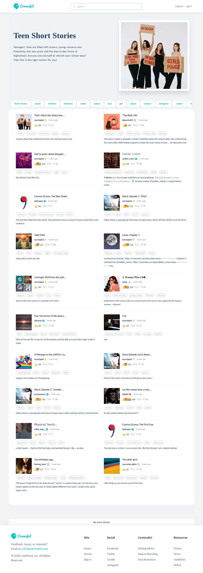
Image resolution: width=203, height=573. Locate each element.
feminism (68, 103)
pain (65, 172)
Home (87, 548)
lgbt (47, 253)
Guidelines (180, 559)
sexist (83, 103)
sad (56, 172)
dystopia (54, 334)
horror (128, 253)
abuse (133, 103)
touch (51, 443)
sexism (97, 103)
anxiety (154, 478)
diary (39, 295)
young (147, 334)
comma (21, 214)
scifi (126, 214)
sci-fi (135, 214)
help (66, 373)
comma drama (46, 214)
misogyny (163, 103)
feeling (163, 133)
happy (38, 253)
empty (143, 478)
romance (22, 443)
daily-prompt (133, 133)
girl (121, 103)
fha (19, 334)
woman (147, 103)
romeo (21, 478)
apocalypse (31, 334)
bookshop (142, 172)
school (179, 103)
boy (110, 103)
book (154, 172)
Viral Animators (147, 559)
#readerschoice (77, 478)
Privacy (178, 548)
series (60, 214)
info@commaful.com (35, 549)
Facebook (112, 548)
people (158, 334)
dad (19, 172)
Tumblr (111, 559)
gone (147, 408)
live (129, 334)
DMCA (177, 565)
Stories (88, 554)
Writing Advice (146, 548)
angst (28, 172)
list (48, 295)
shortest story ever (114, 334)
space (145, 214)
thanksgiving (23, 373)
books (163, 172)
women (149, 295)
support (56, 373)
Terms (177, 554)
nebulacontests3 (113, 172)
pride (20, 253)
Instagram (113, 565)
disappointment (43, 172)
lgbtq (45, 373)
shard (108, 214)
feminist (52, 103)
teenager (110, 133)
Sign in (87, 559)
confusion (131, 478)
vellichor (129, 172)
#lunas (109, 253)
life (29, 253)
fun (107, 295)
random (119, 408)
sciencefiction (69, 334)
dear (31, 295)
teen (120, 133)
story (43, 334)
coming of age (61, 253)
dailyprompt (149, 133)
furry (152, 253)
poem (38, 103)
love (33, 443)
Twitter (111, 554)
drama (32, 214)
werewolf (140, 253)
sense (130, 408)
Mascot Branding (147, 554)
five (139, 408)
